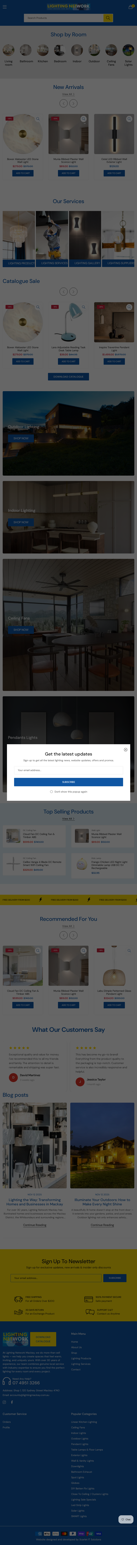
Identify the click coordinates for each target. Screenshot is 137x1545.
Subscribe (68, 782)
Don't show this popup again (70, 791)
